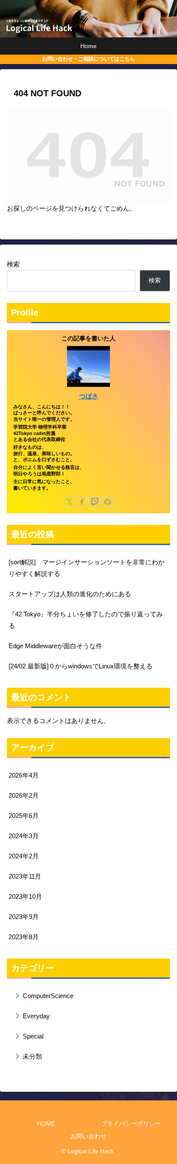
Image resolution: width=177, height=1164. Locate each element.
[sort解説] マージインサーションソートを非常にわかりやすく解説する (87, 567)
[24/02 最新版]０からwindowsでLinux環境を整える (81, 666)
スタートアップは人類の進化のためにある (70, 593)
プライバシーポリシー (131, 1123)
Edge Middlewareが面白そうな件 (55, 645)
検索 (13, 264)
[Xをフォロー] (69, 501)
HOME (46, 1123)
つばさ (88, 396)
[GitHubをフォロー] (107, 501)
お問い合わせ (88, 1136)
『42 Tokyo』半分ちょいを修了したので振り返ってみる (86, 619)
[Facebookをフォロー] (82, 501)
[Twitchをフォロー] (95, 501)
